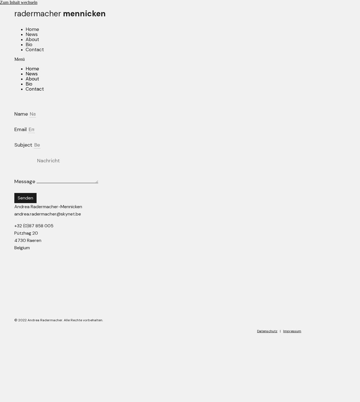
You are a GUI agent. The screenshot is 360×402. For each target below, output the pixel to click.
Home (32, 29)
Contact (35, 49)
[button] (157, 59)
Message (25, 181)
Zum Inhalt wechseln (18, 2)
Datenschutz (267, 331)
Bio (29, 44)
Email (21, 129)
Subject (24, 145)
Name (21, 114)
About (32, 39)
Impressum (292, 331)
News (32, 34)
